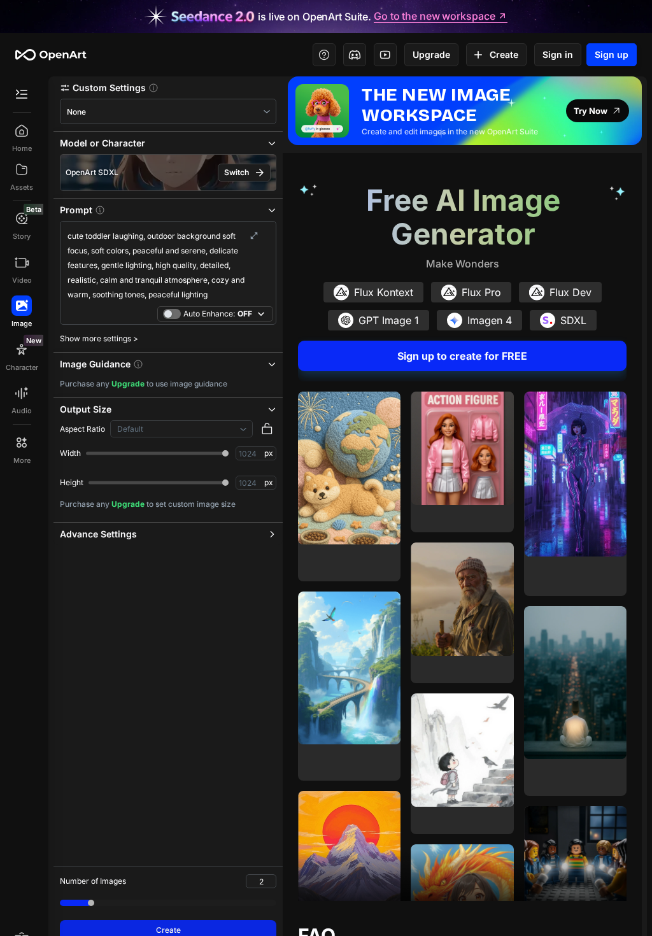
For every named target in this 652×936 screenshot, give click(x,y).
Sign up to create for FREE (462, 356)
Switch (236, 172)
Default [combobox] (130, 429)
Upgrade (431, 54)
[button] (168, 87)
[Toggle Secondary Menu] (21, 94)
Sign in (557, 54)
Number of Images (93, 881)
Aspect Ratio (82, 429)
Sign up (611, 54)
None (76, 112)
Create (504, 54)
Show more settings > (99, 338)
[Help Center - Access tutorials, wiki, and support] (324, 54)
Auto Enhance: (217, 313)
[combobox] (168, 111)
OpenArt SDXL (92, 172)
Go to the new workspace (434, 16)
